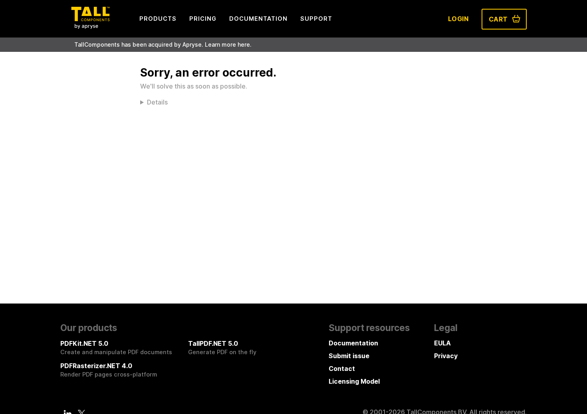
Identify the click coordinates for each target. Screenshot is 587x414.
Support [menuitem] (316, 18)
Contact (342, 368)
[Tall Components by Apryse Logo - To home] (90, 26)
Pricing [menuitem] (202, 18)
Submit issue (349, 356)
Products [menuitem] (157, 18)
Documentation (353, 343)
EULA (442, 343)
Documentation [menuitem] (258, 18)
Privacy (446, 356)
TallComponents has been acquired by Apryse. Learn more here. (163, 44)
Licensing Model (354, 381)
